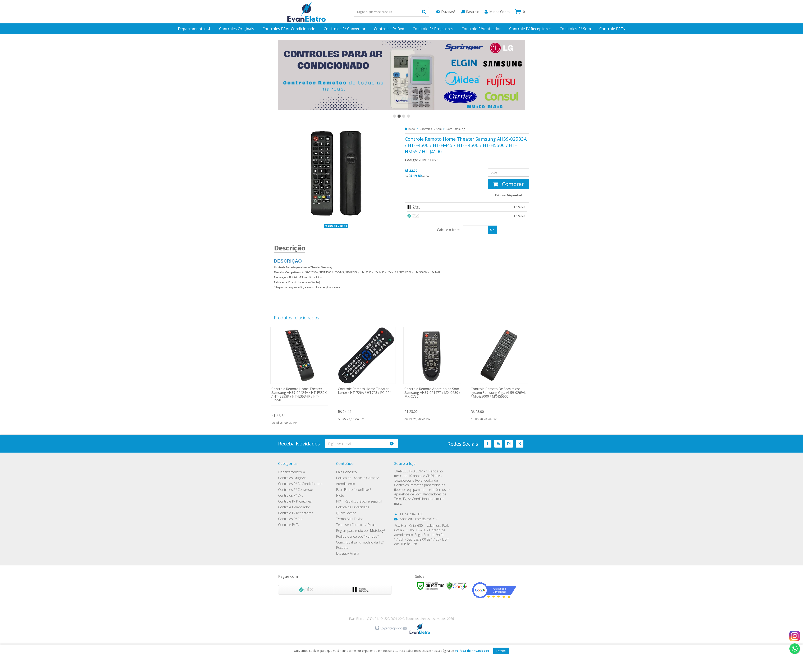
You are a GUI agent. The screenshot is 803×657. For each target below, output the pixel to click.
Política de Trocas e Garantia (357, 478)
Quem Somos (346, 513)
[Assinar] (393, 443)
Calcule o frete (448, 229)
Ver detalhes (300, 374)
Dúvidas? (448, 12)
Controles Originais (292, 478)
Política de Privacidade (352, 507)
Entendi (501, 651)
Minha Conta (499, 12)
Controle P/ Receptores (295, 513)
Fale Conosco (346, 472)
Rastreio (472, 12)
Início (411, 129)
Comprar (512, 184)
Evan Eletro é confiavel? (353, 489)
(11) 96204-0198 (411, 514)
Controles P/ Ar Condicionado (300, 483)
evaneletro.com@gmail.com (419, 519)
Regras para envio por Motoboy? (360, 530)
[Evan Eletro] (306, 11)
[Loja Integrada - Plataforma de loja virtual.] (391, 628)
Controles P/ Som (431, 129)
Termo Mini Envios (349, 519)
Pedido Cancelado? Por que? (357, 536)
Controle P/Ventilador (294, 507)
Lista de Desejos (337, 225)
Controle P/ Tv (288, 524)
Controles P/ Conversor (295, 489)
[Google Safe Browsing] (456, 585)
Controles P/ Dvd (290, 495)
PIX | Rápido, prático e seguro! (359, 501)
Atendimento (345, 483)
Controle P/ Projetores (295, 501)
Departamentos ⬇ (291, 472)
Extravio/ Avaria (347, 553)
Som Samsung (455, 129)
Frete (340, 495)
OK (492, 230)
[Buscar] (424, 12)
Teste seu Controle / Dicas (356, 524)
